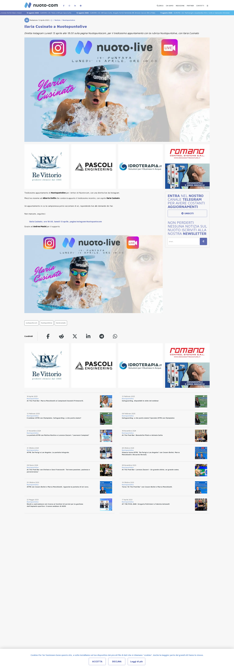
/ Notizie (56, 20)
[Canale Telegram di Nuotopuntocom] (80, 4)
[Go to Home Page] (52, 20)
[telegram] (101, 336)
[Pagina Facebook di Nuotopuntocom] (64, 4)
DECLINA (117, 661)
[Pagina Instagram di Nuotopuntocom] (69, 4)
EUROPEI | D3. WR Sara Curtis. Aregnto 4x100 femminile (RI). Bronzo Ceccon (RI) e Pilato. (97, 13)
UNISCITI (189, 213)
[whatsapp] (115, 336)
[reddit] (61, 336)
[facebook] (48, 336)
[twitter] (74, 336)
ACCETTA (97, 661)
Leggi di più (136, 661)
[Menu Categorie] (207, 4)
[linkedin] (88, 336)
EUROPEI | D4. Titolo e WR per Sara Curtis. (30, 13)
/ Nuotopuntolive (67, 20)
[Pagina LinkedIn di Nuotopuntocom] (75, 4)
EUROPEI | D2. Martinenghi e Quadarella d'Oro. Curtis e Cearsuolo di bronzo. (176, 13)
